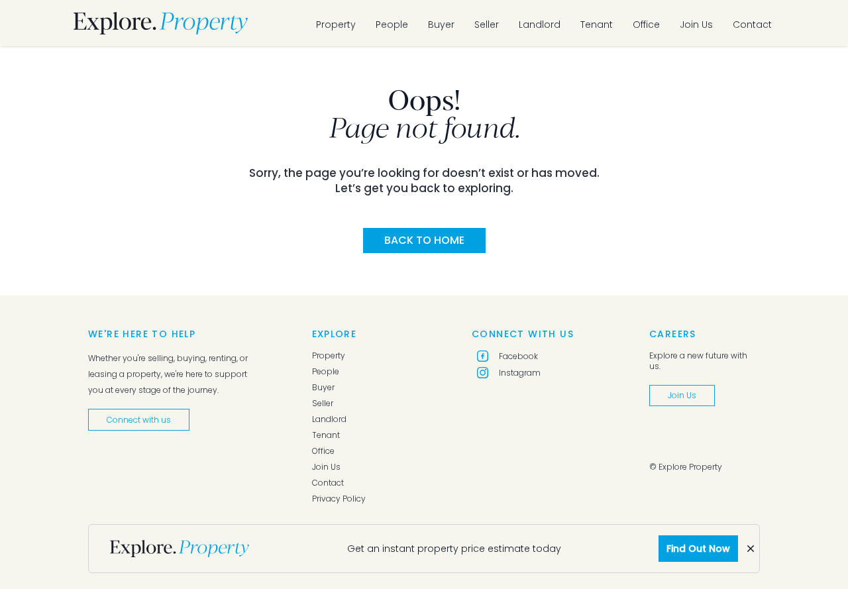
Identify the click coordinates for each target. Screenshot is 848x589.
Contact (752, 24)
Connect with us (139, 419)
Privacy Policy (339, 499)
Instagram (520, 372)
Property (336, 24)
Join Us (696, 24)
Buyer (441, 24)
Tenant (596, 24)
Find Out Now (698, 548)
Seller (486, 24)
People (392, 24)
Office (646, 24)
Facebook (518, 356)
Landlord (539, 24)
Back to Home (424, 240)
